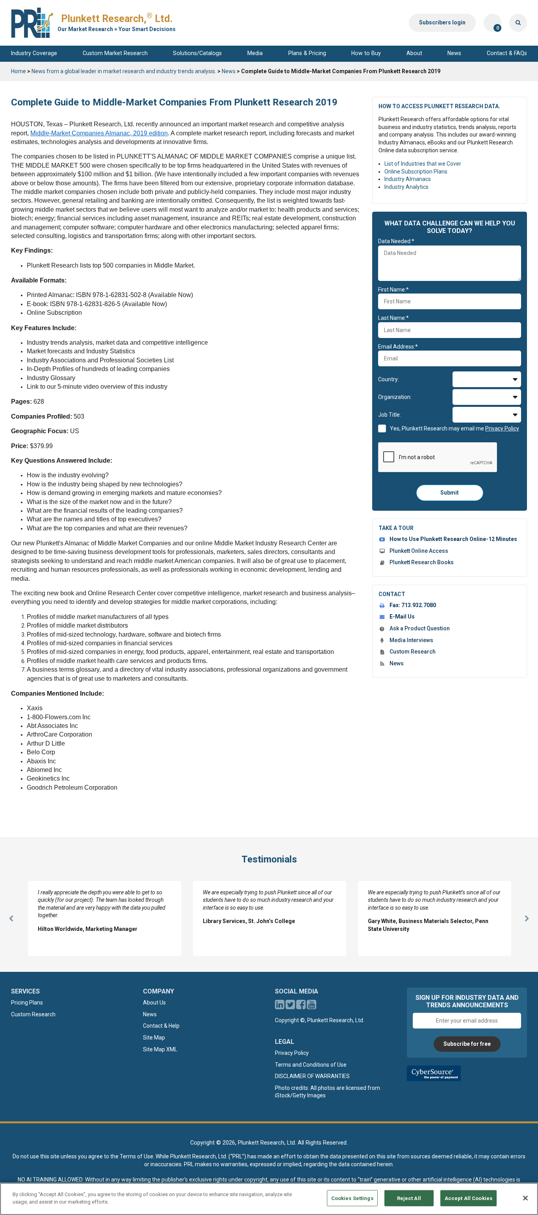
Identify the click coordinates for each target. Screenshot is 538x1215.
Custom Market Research (115, 53)
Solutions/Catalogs (197, 53)
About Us (154, 1002)
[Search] (518, 23)
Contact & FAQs (507, 53)
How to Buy (366, 53)
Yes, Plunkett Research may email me (454, 428)
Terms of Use (136, 1156)
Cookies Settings (352, 1198)
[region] (269, 1199)
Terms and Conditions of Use (311, 1065)
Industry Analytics (406, 187)
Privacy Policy (292, 1053)
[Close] (525, 1198)
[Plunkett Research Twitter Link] (291, 1006)
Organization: (395, 397)
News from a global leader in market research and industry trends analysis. (124, 71)
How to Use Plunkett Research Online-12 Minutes (453, 539)
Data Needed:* (396, 241)
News (454, 53)
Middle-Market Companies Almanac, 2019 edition (99, 133)
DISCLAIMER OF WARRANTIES (312, 1076)
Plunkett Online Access (419, 551)
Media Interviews (411, 640)
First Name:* (393, 289)
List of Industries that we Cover (422, 164)
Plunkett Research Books (422, 562)
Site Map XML (160, 1049)
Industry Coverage (34, 53)
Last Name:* (393, 318)
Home (18, 71)
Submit (449, 492)
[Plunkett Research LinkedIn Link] (279, 1006)
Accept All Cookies (468, 1198)
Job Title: (389, 415)
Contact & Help (161, 1026)
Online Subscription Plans (415, 171)
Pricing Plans (27, 1002)
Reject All (409, 1198)
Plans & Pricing (307, 53)
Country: (388, 379)
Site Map (154, 1037)
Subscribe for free (467, 1044)
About (414, 53)
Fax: (413, 605)
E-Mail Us (402, 616)
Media (255, 53)
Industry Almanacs (407, 179)
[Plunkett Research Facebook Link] (301, 1006)
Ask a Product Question (420, 628)
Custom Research (413, 651)
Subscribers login (442, 22)
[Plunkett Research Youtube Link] (311, 1006)
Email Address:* (398, 346)
